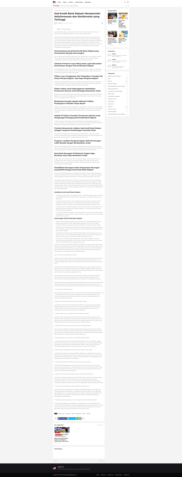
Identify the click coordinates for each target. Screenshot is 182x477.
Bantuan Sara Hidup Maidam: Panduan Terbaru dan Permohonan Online (112, 41)
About (64, 2)
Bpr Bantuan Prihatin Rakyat (118, 91)
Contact (70, 2)
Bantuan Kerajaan (118, 83)
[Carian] (128, 2)
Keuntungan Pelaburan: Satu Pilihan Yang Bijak (123, 40)
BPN (118, 78)
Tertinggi (88, 413)
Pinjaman (118, 106)
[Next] (128, 5)
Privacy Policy (79, 2)
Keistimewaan (65, 10)
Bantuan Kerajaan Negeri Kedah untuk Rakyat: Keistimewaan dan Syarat (61, 440)
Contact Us (110, 474)
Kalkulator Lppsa (118, 99)
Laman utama (57, 10)
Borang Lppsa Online (118, 88)
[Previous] (126, 5)
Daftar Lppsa (118, 93)
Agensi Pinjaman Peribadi (118, 76)
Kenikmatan (68, 413)
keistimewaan (78, 32)
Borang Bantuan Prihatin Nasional (118, 86)
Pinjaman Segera (118, 111)
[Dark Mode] (125, 2)
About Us (103, 474)
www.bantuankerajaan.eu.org (69, 474)
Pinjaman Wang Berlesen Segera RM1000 (112, 22)
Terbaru (56, 460)
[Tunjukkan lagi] (83, 418)
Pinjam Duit (118, 104)
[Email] (80, 418)
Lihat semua (100, 425)
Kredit (73, 413)
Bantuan (118, 81)
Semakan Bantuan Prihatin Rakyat (118, 114)
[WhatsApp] (77, 418)
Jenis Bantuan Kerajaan (118, 96)
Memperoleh (78, 413)
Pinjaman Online (118, 109)
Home (59, 2)
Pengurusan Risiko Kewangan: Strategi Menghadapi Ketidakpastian (77, 5)
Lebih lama (101, 460)
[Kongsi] (102, 23)
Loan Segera (118, 101)
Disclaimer (88, 2)
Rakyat (83, 413)
